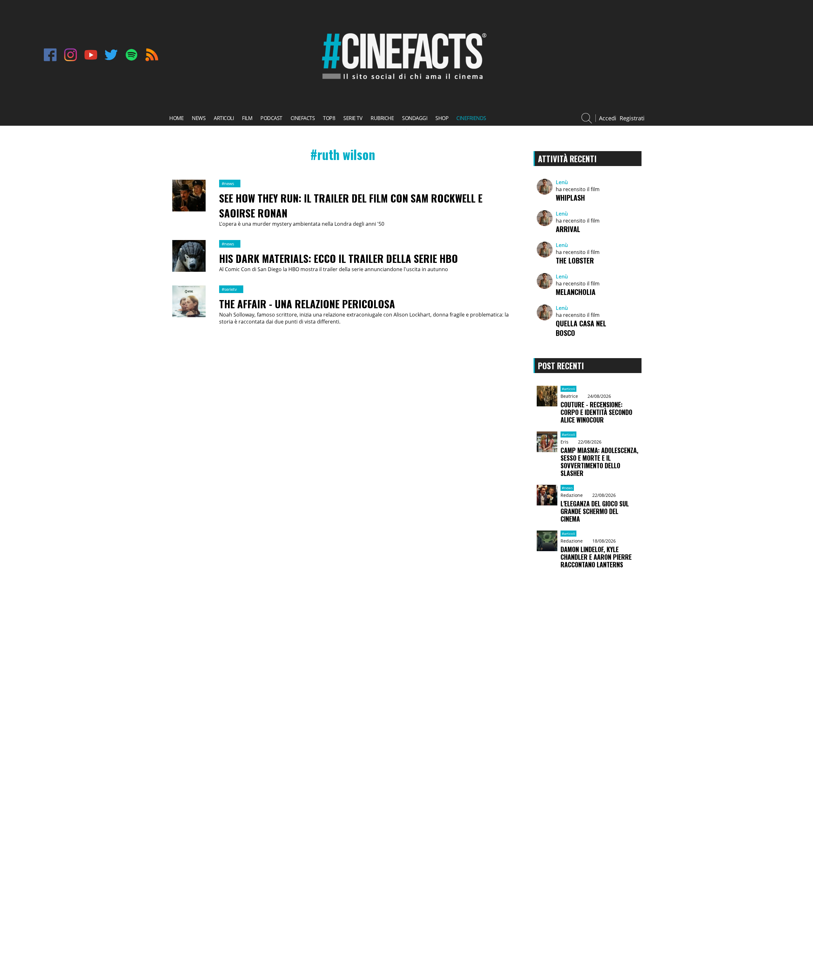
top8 (329, 118)
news (198, 118)
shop (441, 118)
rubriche (382, 118)
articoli (224, 118)
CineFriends (471, 118)
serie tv (352, 118)
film (247, 118)
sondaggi (414, 118)
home (176, 118)
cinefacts (303, 118)
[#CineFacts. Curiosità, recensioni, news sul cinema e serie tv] (402, 81)
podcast (271, 118)
